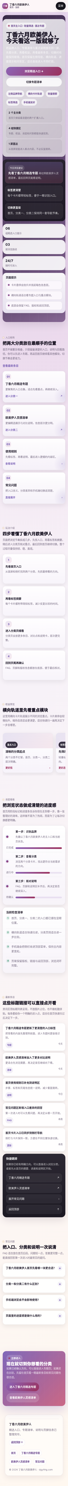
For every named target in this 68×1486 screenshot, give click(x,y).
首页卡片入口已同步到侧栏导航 (23, 1133)
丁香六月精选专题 (30, 1453)
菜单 (60, 5)
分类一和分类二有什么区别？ (23, 1284)
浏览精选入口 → (34, 71)
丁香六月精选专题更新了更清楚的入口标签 (30, 1028)
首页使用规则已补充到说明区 (22, 1082)
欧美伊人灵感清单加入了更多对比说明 (27, 1057)
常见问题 (39, 1461)
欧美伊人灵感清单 (20, 1461)
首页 (13, 1453)
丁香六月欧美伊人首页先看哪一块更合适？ (31, 1268)
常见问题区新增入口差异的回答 (23, 1107)
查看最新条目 (10, 365)
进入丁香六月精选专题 (23, 1386)
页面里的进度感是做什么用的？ (24, 1315)
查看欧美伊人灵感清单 (23, 1397)
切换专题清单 (34, 82)
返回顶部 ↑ (17, 1442)
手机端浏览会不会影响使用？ (23, 1299)
